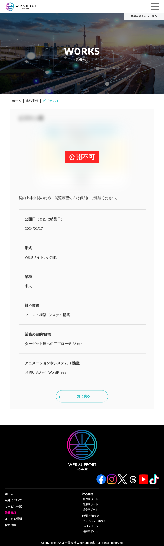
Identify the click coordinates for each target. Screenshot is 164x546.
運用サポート (90, 504)
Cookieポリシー (92, 526)
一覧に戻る (82, 396)
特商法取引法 (90, 531)
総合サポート (90, 509)
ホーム (16, 101)
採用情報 (10, 525)
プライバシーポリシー (96, 521)
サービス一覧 (13, 506)
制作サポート (90, 499)
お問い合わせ (90, 515)
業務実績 (32, 101)
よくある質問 (13, 518)
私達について (13, 500)
